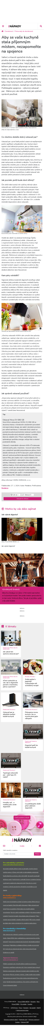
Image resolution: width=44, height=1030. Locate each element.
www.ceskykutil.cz (9, 897)
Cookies (17, 1022)
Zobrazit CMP (25, 1022)
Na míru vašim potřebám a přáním (20, 912)
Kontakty (33, 1001)
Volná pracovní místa (22, 1010)
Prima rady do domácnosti (10, 648)
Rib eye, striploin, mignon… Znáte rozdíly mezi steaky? (25, 974)
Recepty (27, 676)
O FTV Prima (14, 1008)
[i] (22, 113)
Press (20, 1008)
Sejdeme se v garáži (8, 952)
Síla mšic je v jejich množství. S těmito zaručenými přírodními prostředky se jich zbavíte (20, 886)
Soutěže (30, 1004)
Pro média (23, 1004)
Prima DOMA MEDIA (23, 1001)
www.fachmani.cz (9, 930)
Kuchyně (12, 709)
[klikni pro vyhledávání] (41, 26)
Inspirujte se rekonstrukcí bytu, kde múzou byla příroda (20, 949)
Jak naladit (33, 1008)
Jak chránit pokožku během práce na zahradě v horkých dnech (20, 869)
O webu (22, 845)
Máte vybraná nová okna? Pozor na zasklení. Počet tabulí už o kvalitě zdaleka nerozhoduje (21, 908)
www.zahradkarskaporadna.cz (13, 865)
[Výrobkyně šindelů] (22, 571)
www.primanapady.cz (10, 960)
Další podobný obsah (22, 818)
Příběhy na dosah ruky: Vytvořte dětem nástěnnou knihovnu (19, 964)
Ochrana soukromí (33, 1019)
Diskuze (27, 495)
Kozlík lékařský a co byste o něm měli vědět (15, 876)
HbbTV (39, 1008)
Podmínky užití (23, 1019)
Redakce (5, 488)
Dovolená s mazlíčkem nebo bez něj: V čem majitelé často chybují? (21, 967)
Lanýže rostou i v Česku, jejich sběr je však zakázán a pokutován (20, 872)
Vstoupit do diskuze (22, 498)
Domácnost (6, 648)
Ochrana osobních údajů (11, 1019)
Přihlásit (37, 854)
